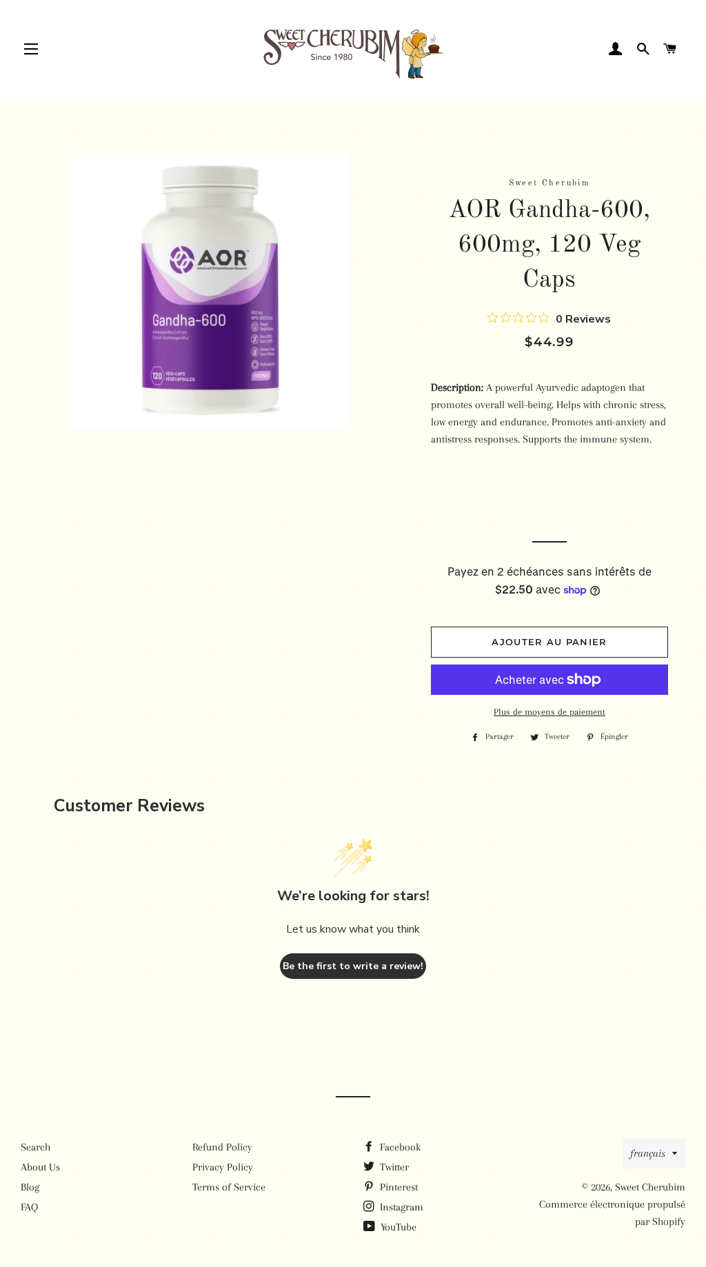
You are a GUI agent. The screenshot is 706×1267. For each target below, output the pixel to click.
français (647, 1153)
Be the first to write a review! (353, 966)
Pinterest (397, 1187)
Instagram (400, 1207)
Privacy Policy (222, 1167)
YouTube (397, 1227)
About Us (40, 1167)
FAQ (29, 1207)
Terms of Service (228, 1187)
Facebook (399, 1147)
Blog (30, 1187)
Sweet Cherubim (650, 1187)
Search (35, 1147)
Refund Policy (222, 1147)
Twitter (393, 1167)
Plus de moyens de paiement (549, 712)
